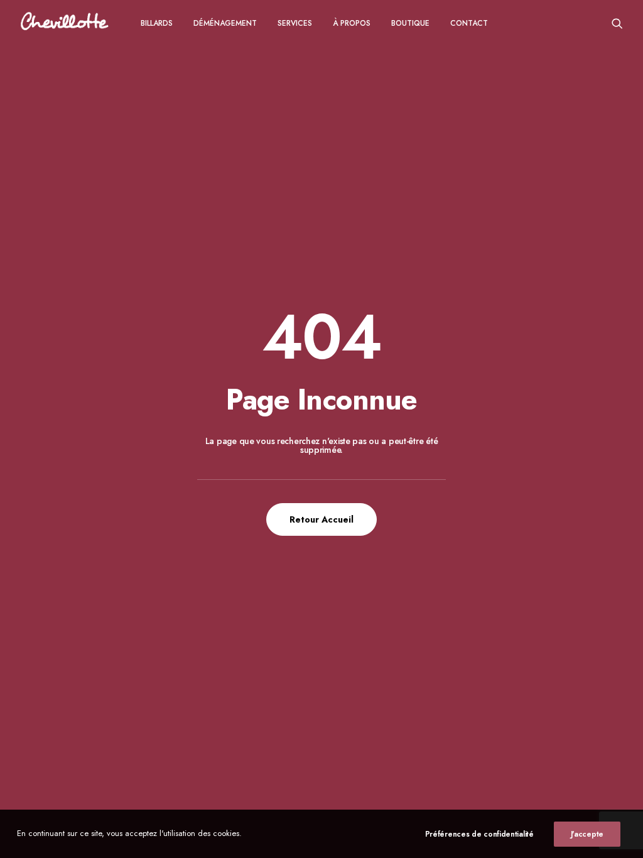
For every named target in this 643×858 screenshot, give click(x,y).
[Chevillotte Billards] (64, 23)
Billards (157, 23)
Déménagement (225, 23)
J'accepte (587, 834)
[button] (617, 23)
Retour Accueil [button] (321, 519)
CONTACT (469, 23)
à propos (351, 23)
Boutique (410, 23)
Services (295, 23)
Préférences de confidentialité (479, 834)
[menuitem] (156, 23)
